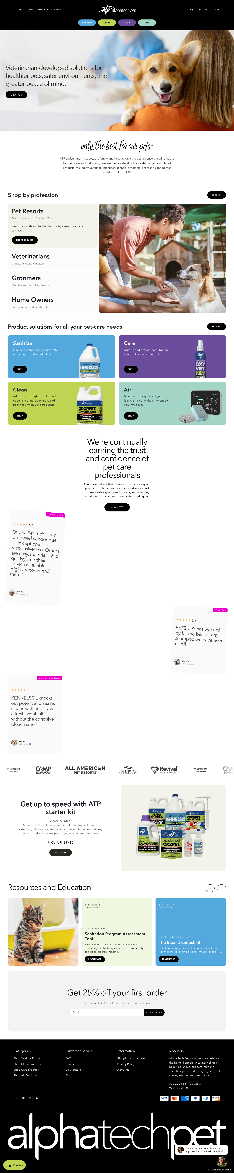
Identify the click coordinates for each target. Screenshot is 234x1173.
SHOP (20, 369)
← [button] (210, 888)
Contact (56, 9)
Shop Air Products (25, 1075)
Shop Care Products (27, 1069)
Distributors (73, 1069)
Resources (43, 9)
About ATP (117, 507)
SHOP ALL (16, 94)
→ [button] (221, 888)
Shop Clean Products (27, 1064)
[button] (191, 9)
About (31, 9)
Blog (68, 1075)
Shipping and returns (131, 1058)
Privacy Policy (126, 1064)
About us (123, 1069)
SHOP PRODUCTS (24, 240)
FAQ (68, 1058)
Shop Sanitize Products (29, 1058)
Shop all (216, 195)
